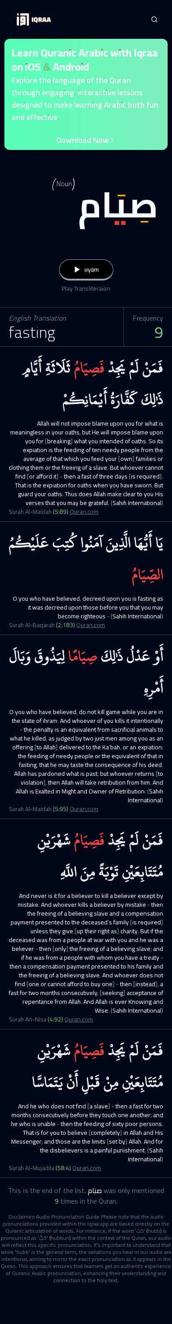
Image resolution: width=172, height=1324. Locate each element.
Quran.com (84, 511)
